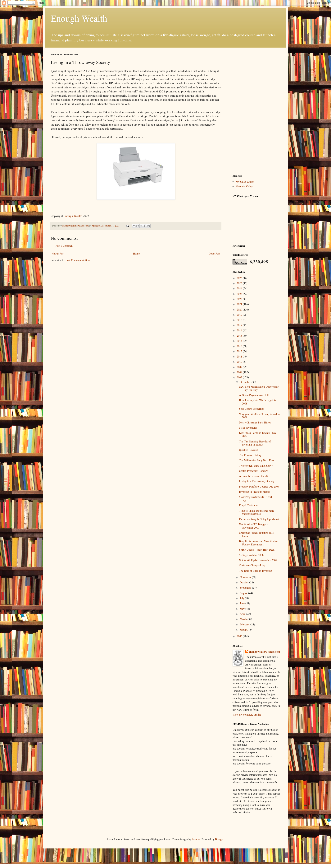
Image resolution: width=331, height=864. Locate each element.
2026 (240, 278)
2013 (240, 346)
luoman (196, 839)
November (246, 577)
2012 (240, 351)
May (242, 608)
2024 (240, 288)
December (246, 382)
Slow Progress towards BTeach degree (256, 498)
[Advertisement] (256, 110)
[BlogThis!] (138, 226)
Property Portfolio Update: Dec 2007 (259, 486)
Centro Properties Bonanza (253, 471)
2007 (240, 377)
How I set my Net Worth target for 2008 (258, 401)
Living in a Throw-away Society (256, 481)
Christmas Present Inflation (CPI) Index (257, 534)
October (244, 582)
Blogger (219, 839)
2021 (240, 304)
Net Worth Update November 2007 (258, 560)
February (245, 624)
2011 (240, 356)
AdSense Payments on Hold (254, 395)
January (244, 629)
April (243, 614)
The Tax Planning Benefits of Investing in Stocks (255, 443)
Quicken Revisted (248, 450)
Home (136, 253)
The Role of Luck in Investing (255, 570)
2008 (240, 372)
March (243, 619)
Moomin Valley (244, 186)
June (242, 603)
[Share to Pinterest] (149, 226)
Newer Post (58, 253)
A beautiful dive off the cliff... (255, 476)
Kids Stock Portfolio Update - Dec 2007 (257, 434)
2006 (240, 636)
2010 (240, 361)
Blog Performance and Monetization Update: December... (258, 542)
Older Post (214, 253)
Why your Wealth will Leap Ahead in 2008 (259, 415)
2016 (240, 330)
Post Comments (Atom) (78, 260)
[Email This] (134, 226)
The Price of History (250, 455)
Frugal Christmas (248, 505)
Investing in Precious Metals (254, 491)
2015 (240, 335)
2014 (240, 341)
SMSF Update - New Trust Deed (256, 549)
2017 (240, 325)
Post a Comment (64, 245)
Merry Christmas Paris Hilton (255, 422)
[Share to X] (141, 226)
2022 (240, 299)
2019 (240, 314)
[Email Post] (127, 225)
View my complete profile (247, 714)
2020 (240, 309)
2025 (240, 283)
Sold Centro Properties (251, 408)
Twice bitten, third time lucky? (256, 465)
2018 (240, 320)
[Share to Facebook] (145, 226)
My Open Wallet (245, 182)
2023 (240, 294)
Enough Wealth (79, 18)
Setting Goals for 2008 (251, 555)
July (242, 598)
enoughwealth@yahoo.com (264, 652)
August (244, 593)
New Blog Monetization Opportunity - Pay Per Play (259, 388)
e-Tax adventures (248, 427)
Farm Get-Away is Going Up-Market (259, 519)
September (246, 587)
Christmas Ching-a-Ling (252, 565)
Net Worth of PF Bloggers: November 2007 (253, 525)
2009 (240, 367)
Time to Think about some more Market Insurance (256, 512)
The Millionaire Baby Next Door (257, 460)
